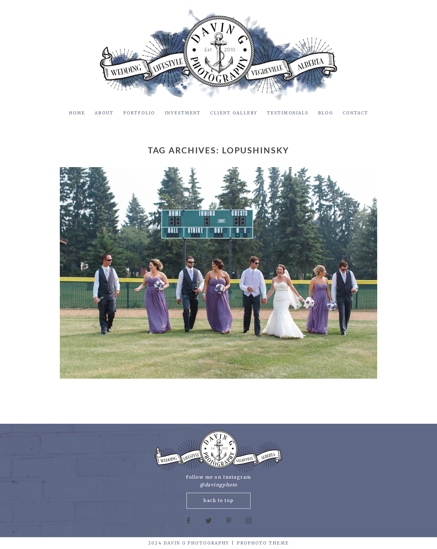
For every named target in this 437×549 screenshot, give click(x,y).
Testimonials (287, 113)
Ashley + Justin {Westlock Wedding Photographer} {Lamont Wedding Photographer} (217, 274)
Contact (355, 113)
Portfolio (139, 113)
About (104, 113)
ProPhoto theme (263, 543)
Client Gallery (233, 113)
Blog (325, 113)
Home (77, 113)
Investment (183, 113)
